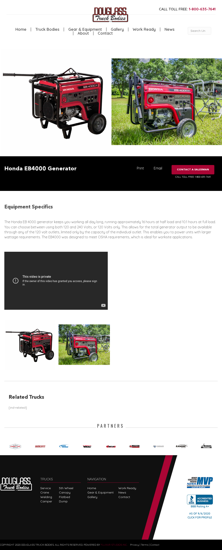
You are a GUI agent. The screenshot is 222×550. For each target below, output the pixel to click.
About (83, 33)
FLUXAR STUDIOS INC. (114, 544)
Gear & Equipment (85, 29)
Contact (105, 33)
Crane (44, 492)
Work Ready (144, 29)
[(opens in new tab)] (16, 446)
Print (140, 168)
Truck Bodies (47, 29)
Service (45, 488)
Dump (63, 501)
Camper (46, 501)
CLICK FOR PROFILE (200, 517)
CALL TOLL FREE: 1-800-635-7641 (193, 176)
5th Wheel (66, 488)
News (170, 29)
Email (158, 168)
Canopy (64, 492)
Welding (46, 497)
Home (20, 29)
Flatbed (64, 497)
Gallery (117, 29)
